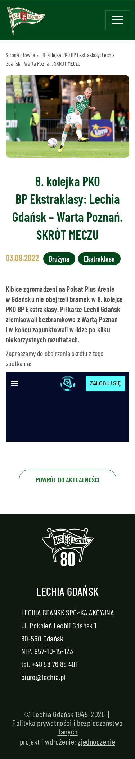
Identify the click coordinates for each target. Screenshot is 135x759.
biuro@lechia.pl (43, 676)
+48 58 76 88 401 (55, 663)
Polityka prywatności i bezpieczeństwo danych (67, 727)
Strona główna (20, 54)
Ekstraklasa (99, 258)
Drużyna (59, 258)
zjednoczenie (96, 741)
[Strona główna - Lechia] (26, 23)
